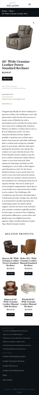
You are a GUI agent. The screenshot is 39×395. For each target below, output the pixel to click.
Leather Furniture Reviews (13, 361)
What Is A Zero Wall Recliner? (13, 334)
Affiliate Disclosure (20, 389)
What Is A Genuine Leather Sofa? (14, 342)
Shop (5, 375)
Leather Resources (10, 366)
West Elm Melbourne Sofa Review (14, 349)
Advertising (7, 380)
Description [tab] (7, 94)
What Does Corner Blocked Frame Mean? (17, 338)
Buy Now (7, 79)
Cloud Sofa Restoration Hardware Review (17, 345)
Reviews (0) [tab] (7, 104)
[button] (33, 23)
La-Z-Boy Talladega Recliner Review (15, 331)
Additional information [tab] (13, 99)
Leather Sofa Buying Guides (14, 356)
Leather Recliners (18, 88)
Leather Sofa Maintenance (13, 370)
